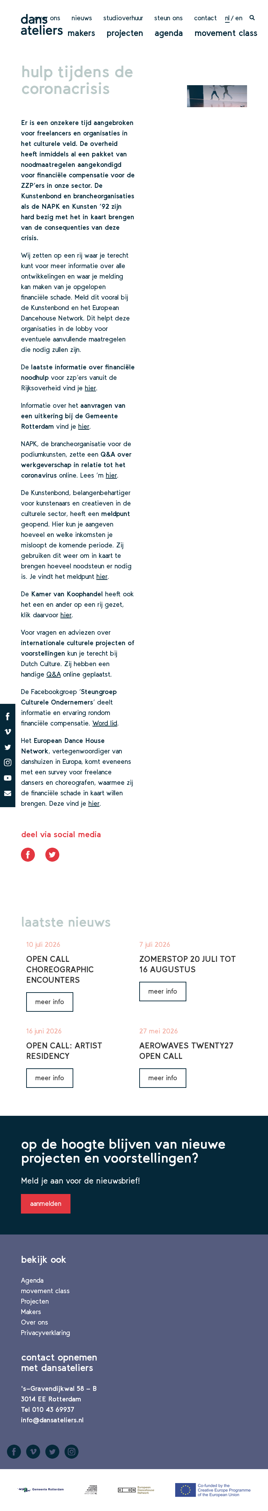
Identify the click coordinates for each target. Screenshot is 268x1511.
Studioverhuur (123, 18)
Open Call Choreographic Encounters (60, 969)
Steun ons (168, 18)
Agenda (169, 33)
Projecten (124, 33)
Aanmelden (45, 1203)
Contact (205, 18)
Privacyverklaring (45, 1332)
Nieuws (82, 18)
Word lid (104, 723)
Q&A (53, 674)
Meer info (49, 1001)
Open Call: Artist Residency (64, 1050)
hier (90, 388)
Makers (81, 33)
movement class (226, 33)
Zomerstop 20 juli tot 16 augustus (187, 964)
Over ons (47, 18)
